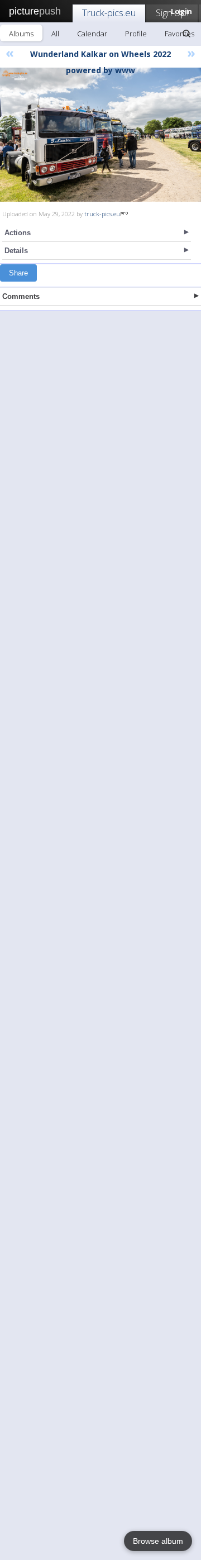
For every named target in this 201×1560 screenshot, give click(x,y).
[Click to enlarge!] (100, 135)
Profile (136, 33)
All (55, 33)
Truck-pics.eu (109, 12)
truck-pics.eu (102, 214)
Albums (21, 33)
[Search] (186, 33)
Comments (21, 296)
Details (16, 250)
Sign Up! (172, 12)
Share (18, 273)
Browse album (158, 1541)
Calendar (92, 33)
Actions (17, 233)
